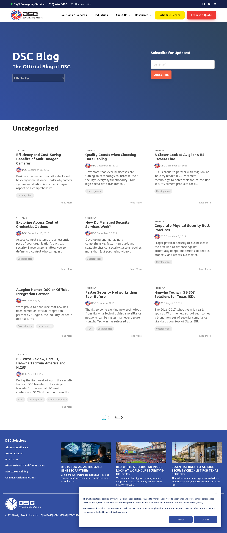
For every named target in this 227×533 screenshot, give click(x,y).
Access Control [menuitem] (14, 453)
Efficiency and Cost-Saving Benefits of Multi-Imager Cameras (38, 159)
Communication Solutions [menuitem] (20, 477)
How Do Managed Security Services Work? (107, 224)
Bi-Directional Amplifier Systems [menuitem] (25, 465)
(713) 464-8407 (57, 4)
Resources (141, 15)
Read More (67, 202)
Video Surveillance (57, 399)
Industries (101, 15)
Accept (181, 519)
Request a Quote (201, 15)
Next (117, 417)
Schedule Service (169, 15)
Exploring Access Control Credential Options (37, 224)
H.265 (90, 328)
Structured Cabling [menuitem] (16, 471)
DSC (24, 169)
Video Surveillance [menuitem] (16, 447)
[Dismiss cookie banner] (216, 493)
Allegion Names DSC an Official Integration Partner (42, 292)
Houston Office (83, 4)
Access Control (25, 326)
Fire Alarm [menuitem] (11, 459)
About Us (121, 15)
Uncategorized (25, 195)
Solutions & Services (74, 15)
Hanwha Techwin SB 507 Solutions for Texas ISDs (174, 294)
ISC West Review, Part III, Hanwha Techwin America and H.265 (40, 363)
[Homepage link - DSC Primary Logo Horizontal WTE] (23, 508)
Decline (205, 519)
